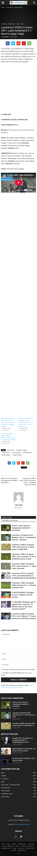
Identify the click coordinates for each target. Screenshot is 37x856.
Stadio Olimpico (6, 455)
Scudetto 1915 (22, 844)
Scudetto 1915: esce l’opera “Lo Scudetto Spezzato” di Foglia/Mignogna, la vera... (22, 740)
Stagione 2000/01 (17, 455)
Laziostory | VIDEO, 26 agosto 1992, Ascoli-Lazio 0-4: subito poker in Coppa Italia (23, 547)
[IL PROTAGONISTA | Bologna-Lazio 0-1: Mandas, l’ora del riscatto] (6, 594)
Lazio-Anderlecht (16, 452)
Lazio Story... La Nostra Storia (8, 24)
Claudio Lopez (5, 452)
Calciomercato (5, 788)
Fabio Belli (6, 37)
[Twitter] (21, 837)
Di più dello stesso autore (10, 520)
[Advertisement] (18, 89)
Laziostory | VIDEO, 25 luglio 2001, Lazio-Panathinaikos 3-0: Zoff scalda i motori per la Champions (26, 422)
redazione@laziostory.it (22, 824)
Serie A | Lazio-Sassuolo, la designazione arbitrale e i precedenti (9, 480)
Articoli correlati (7, 517)
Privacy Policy (21, 850)
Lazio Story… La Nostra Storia (26, 848)
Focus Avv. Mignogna (7, 846)
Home (3, 844)
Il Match (3, 776)
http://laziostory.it (18, 507)
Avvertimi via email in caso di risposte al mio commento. (19, 669)
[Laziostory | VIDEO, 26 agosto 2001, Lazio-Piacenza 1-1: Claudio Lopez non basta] (6, 566)
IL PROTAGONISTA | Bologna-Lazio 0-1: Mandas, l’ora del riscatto (23, 594)
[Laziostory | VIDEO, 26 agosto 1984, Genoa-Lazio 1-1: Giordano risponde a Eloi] (6, 585)
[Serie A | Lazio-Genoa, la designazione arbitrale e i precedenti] (6, 527)
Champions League (21, 450)
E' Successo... (5, 779)
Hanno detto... (5, 797)
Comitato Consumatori (27, 846)
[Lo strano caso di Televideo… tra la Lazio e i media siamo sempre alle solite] (6, 760)
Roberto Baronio (27, 452)
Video (22, 24)
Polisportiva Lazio (6, 794)
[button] (34, 2)
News (18, 24)
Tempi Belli (31, 844)
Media (14, 848)
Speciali (14, 850)
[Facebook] (16, 837)
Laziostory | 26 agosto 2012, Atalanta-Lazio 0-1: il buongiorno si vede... (23, 715)
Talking (17, 846)
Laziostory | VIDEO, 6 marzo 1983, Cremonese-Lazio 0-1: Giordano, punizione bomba (27, 481)
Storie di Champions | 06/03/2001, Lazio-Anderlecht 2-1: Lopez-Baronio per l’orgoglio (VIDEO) (8, 422)
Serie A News (5, 791)
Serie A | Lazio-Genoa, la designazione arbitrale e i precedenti (21, 528)
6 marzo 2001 (10, 450)
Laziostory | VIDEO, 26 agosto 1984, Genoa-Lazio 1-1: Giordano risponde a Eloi (24, 585)
